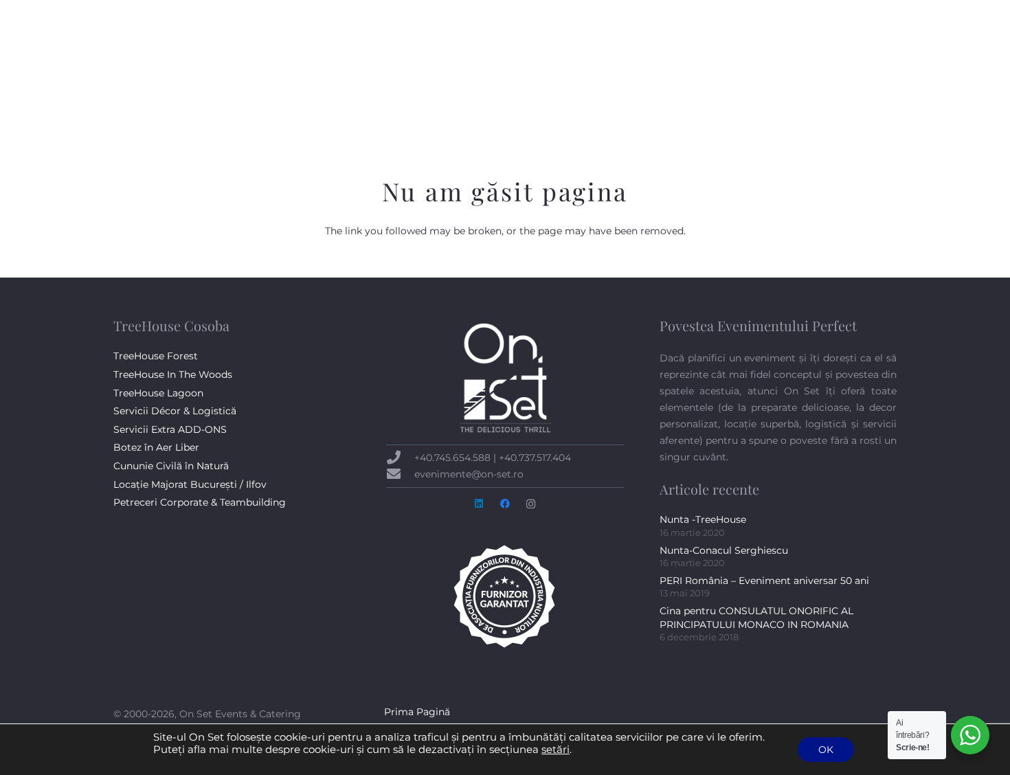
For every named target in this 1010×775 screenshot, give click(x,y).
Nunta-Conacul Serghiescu (724, 550)
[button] (466, 81)
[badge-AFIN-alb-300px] (505, 596)
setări (555, 749)
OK (825, 749)
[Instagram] (887, 13)
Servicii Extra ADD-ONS (170, 429)
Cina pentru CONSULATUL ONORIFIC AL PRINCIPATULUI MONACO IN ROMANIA (756, 618)
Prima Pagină (417, 712)
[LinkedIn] (867, 13)
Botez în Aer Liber (156, 447)
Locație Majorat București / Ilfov (190, 484)
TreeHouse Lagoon (158, 393)
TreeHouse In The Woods (172, 374)
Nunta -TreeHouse (703, 519)
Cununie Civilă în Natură (171, 466)
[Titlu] (154, 82)
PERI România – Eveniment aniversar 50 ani (764, 580)
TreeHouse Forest (155, 356)
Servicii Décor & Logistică (174, 411)
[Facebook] (848, 13)
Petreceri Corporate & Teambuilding (199, 502)
